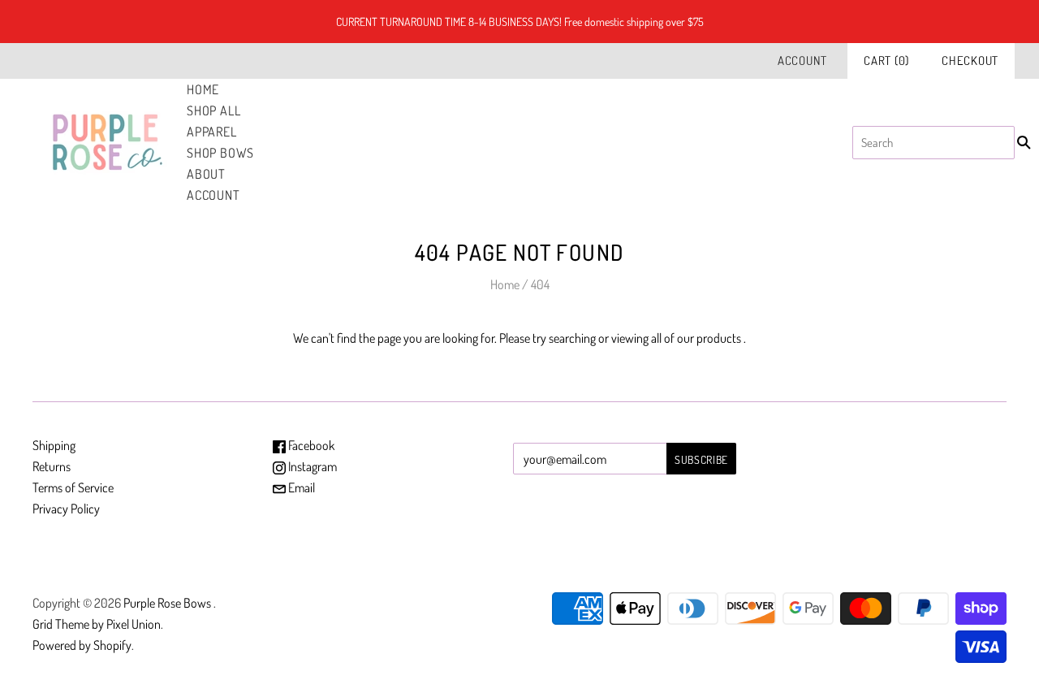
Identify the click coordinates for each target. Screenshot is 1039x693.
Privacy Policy (66, 508)
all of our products (696, 338)
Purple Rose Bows (168, 603)
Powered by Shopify (81, 645)
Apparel (212, 131)
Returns (51, 466)
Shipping (53, 445)
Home (203, 89)
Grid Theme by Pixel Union (96, 624)
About (206, 174)
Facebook (310, 445)
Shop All (213, 110)
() (886, 60)
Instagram (311, 466)
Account (802, 60)
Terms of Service (73, 487)
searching (572, 338)
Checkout (970, 60)
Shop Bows (220, 153)
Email (300, 487)
